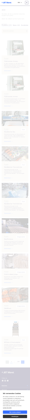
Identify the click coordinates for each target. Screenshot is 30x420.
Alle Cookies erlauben (15, 412)
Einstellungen (15, 416)
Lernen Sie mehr (7, 408)
